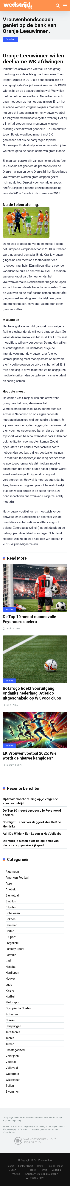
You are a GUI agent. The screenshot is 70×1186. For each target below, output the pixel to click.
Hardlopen (12, 972)
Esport (10, 1166)
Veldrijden (12, 1056)
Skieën (10, 1020)
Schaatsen (12, 1014)
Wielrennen (13, 1080)
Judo (9, 984)
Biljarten (11, 907)
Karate (10, 990)
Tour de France (55, 1166)
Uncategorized (15, 1050)
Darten (10, 931)
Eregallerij (12, 943)
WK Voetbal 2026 (35, 1178)
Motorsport (13, 1002)
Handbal (11, 967)
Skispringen (13, 1026)
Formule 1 (12, 955)
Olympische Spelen (18, 1008)
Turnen (10, 1044)
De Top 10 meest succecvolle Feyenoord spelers (29, 619)
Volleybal (12, 1068)
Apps (9, 883)
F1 (22, 1169)
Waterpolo (12, 1074)
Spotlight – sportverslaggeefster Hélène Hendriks (32, 824)
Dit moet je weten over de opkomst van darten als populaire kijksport (31, 843)
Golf (8, 961)
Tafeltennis (13, 1032)
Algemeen (12, 871)
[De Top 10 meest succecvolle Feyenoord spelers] (35, 588)
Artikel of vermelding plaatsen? (41, 1174)
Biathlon (11, 901)
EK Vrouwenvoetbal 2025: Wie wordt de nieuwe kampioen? (30, 756)
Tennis (10, 1038)
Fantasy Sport (15, 949)
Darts (40, 1166)
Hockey (10, 978)
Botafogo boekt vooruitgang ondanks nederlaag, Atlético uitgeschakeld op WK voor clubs (32, 693)
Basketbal (12, 895)
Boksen (10, 919)
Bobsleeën (13, 913)
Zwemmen (12, 1091)
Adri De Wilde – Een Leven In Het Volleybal (32, 833)
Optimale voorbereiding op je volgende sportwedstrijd (30, 801)
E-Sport (10, 937)
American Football (17, 877)
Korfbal (10, 996)
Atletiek (11, 889)
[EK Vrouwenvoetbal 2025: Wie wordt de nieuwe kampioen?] (35, 730)
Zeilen (10, 1085)
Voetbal (10, 39)
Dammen (11, 925)
